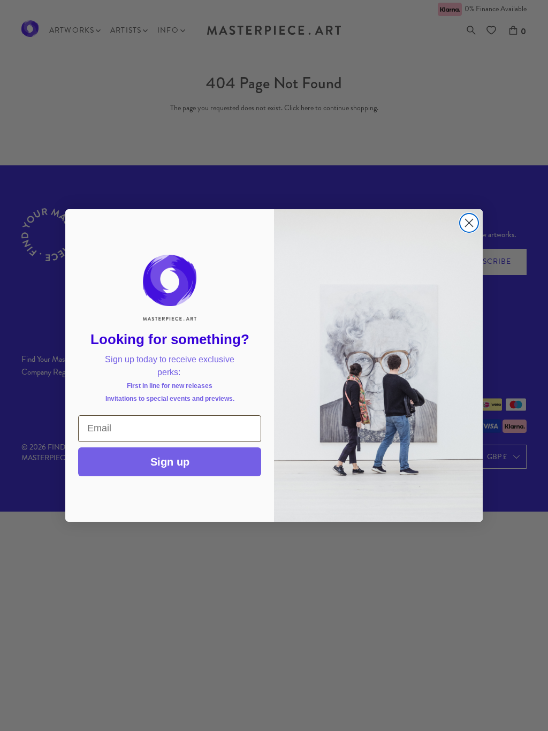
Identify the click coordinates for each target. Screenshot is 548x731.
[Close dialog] (469, 223)
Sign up (169, 462)
